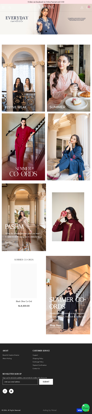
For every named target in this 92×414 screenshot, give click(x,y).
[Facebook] (5, 391)
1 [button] (43, 31)
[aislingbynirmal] (23, 78)
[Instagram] (11, 391)
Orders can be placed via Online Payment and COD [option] (46, 2)
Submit (46, 381)
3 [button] (48, 31)
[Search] (10, 7)
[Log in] (82, 7)
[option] (46, 19)
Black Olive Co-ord (24, 301)
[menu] (3, 7)
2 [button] (46, 31)
